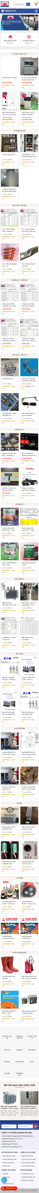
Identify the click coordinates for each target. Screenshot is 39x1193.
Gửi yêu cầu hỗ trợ (8, 1162)
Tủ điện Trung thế (19, 54)
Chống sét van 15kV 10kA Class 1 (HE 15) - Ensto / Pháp (28, 305)
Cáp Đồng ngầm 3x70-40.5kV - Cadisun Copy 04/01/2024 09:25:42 (9, 903)
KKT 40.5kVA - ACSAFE (9, 78)
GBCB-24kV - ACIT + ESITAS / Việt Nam (28, 113)
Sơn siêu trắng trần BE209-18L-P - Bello (8, 529)
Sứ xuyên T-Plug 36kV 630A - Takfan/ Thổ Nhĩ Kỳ (29, 788)
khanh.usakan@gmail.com (14, 1147)
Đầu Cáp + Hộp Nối (19, 205)
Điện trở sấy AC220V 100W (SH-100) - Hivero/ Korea (8, 863)
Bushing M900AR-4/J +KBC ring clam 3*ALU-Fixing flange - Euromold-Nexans (29, 753)
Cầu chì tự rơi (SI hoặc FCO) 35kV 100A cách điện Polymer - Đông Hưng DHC (28, 380)
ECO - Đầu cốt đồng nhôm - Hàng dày (8, 230)
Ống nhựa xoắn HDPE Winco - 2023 (8, 1012)
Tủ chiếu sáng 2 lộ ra (8, 154)
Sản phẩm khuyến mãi (28, 1177)
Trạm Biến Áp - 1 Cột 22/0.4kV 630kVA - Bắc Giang (29, 156)
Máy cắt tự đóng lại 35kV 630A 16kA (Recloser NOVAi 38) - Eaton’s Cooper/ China (29, 713)
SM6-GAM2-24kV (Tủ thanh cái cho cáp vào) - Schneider (9, 114)
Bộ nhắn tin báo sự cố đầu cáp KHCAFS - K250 (9, 489)
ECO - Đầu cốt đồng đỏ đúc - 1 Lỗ (9, 265)
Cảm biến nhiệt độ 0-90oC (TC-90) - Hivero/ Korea (28, 863)
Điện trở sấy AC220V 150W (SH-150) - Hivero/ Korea (8, 828)
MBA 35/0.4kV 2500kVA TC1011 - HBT (9, 604)
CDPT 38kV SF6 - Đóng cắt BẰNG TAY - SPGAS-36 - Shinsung (9, 414)
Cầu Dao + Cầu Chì (19, 355)
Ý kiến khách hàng (8, 1184)
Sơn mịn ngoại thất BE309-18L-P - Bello (28, 529)
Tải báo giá (6, 1166)
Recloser (19, 654)
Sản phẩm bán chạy (27, 1174)
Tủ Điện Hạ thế (19, 131)
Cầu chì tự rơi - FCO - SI (9, 1106)
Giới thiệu (6, 1174)
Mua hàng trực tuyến (9, 1156)
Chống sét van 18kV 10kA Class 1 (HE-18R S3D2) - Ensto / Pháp (8, 305)
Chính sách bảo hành (28, 1162)
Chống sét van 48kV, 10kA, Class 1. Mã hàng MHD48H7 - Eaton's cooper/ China (29, 340)
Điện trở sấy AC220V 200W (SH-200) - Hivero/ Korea (28, 828)
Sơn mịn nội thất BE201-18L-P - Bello (9, 564)
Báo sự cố (19, 430)
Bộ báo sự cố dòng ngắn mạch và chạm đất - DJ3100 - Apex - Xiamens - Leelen (29, 489)
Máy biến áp (19, 579)
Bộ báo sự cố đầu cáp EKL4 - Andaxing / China (9, 454)
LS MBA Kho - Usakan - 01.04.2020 (9, 638)
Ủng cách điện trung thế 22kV (8, 977)
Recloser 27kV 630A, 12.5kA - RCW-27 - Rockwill (28, 679)
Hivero (19, 803)
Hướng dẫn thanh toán (10, 1159)
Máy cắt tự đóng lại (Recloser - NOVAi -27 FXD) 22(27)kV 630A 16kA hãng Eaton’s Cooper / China (9, 679)
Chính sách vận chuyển (28, 1159)
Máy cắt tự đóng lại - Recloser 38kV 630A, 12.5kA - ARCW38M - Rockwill (9, 713)
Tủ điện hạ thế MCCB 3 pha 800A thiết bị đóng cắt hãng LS (9, 190)
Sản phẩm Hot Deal (27, 1180)
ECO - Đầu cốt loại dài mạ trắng (29, 265)
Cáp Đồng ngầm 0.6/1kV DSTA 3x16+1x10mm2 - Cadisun (27, 937)
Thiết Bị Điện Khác (19, 953)
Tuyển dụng (6, 1177)
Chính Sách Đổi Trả (27, 1156)
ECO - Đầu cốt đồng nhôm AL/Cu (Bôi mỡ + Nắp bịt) (29, 230)
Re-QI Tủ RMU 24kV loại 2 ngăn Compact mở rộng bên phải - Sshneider (29, 79)
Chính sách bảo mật (27, 1166)
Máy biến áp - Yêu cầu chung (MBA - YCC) (28, 604)
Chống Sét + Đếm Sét (19, 280)
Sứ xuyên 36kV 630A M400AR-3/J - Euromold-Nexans (8, 788)
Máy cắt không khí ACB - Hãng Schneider (29, 1012)
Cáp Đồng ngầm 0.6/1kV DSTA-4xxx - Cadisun (8, 937)
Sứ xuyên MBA (19, 728)
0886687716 (12, 1141)
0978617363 (19, 1139)
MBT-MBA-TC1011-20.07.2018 (28, 638)
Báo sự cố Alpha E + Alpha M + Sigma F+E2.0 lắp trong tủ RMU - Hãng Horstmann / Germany (29, 454)
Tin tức (5, 1180)
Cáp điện (19, 878)
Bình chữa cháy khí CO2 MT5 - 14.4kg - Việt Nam (29, 977)
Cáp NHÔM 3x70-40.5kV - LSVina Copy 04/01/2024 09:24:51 (28, 903)
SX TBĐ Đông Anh (7, 379)
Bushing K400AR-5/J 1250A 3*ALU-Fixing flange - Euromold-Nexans (8, 753)
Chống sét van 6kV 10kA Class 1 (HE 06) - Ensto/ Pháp (9, 340)
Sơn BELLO (19, 504)
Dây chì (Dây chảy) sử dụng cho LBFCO (28, 414)
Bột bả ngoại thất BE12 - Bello (29, 564)
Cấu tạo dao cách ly (27, 1106)
